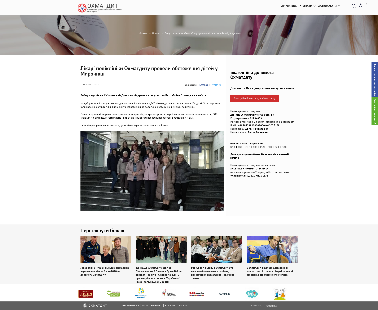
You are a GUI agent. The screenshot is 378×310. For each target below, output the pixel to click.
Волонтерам (170, 306)
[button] (375, 79)
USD (232, 147)
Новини (156, 33)
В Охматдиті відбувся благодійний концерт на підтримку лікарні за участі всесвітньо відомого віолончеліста (270, 271)
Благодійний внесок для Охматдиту (254, 98)
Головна (143, 33)
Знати (307, 5)
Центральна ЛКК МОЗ (130, 306)
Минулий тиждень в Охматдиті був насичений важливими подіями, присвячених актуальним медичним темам (212, 273)
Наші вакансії (156, 306)
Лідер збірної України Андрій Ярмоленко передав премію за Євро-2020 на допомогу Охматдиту (104, 271)
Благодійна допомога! (375, 111)
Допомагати (327, 5)
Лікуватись (289, 5)
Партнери (183, 306)
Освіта (145, 306)
